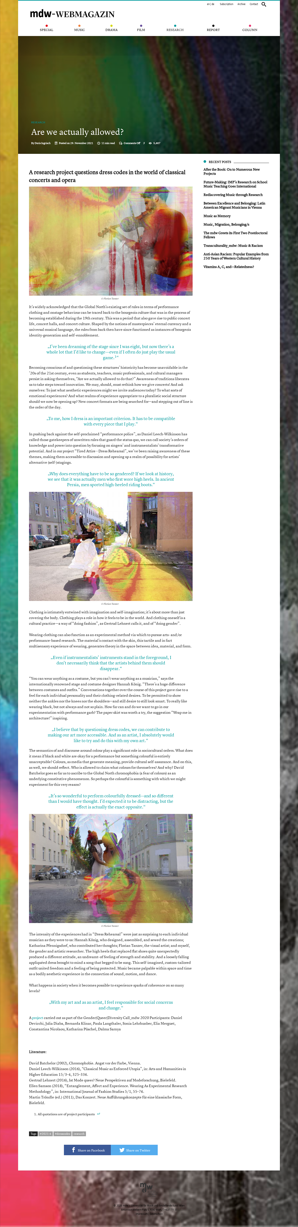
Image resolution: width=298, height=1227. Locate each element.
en (208, 4)
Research (38, 122)
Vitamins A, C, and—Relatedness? (229, 266)
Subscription (226, 4)
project (37, 1017)
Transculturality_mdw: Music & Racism (233, 245)
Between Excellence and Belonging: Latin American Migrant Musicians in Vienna (234, 205)
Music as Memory (217, 215)
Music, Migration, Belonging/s (226, 224)
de (213, 4)
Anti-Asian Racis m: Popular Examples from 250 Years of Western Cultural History (236, 256)
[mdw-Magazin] (72, 7)
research (79, 1134)
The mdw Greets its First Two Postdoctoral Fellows (235, 234)
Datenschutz (156, 1213)
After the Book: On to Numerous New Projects (232, 171)
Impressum (142, 1213)
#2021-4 (45, 1134)
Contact (254, 4)
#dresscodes (62, 1134)
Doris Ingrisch (43, 143)
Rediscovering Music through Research (233, 194)
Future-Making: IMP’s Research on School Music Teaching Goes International (235, 184)
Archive (241, 4)
